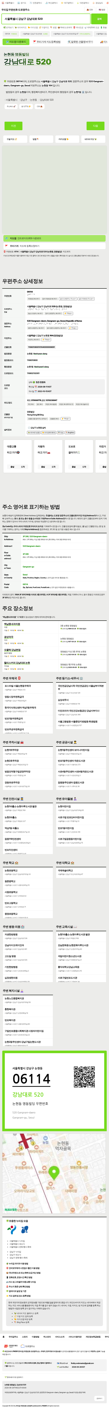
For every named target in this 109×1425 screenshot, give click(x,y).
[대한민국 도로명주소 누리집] (27, 1348)
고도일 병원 (10, 956)
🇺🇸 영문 (102, 10)
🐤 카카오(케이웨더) (48, 432)
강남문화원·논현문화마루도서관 (73, 945)
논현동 (33, 99)
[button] (54, 486)
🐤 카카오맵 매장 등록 (23, 1319)
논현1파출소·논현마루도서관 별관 (20, 806)
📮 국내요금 (78, 27)
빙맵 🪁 (36, 139)
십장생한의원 (11, 977)
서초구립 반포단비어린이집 (71, 817)
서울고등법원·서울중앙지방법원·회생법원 (77, 721)
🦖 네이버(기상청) (33, 432)
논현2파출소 (11, 817)
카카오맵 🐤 (64, 139)
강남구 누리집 (15, 1252)
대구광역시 (68, 3)
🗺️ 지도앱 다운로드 (16, 41)
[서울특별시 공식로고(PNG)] (11, 1234)
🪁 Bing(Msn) (70, 432)
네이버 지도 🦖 (91, 139)
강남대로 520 (47, 99)
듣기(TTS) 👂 (26, 106)
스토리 (25, 1337)
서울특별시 (9, 3)
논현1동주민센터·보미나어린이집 (73, 749)
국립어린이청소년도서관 (69, 956)
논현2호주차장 (12, 760)
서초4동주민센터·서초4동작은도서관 (75, 771)
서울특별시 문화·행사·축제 (20, 1247)
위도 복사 (31, 404)
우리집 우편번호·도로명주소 (15, 9)
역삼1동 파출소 (12, 828)
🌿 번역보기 (8, 27)
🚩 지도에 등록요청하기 (22, 245)
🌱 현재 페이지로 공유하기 (14, 1377)
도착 (23, 467)
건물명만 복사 (54, 419)
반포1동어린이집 (66, 828)
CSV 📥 (39, 106)
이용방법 (35, 1337)
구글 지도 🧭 (12, 139)
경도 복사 (40, 404)
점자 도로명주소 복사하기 (53, 313)
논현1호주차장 (11, 749)
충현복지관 (10, 1009)
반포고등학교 (11, 903)
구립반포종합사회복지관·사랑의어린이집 (24, 1030)
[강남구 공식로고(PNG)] (25, 1234)
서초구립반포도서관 (67, 977)
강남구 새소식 (15, 1255)
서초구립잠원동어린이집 (69, 838)
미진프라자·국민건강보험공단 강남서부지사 (78, 710)
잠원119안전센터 (13, 838)
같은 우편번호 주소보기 (86, 299)
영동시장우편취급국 (14, 696)
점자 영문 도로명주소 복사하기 (56, 328)
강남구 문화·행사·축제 (18, 1258)
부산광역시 (52, 3)
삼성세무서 (63, 699)
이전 (13, 125)
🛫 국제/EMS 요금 (91, 27)
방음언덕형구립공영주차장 (17, 771)
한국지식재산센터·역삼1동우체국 (20, 707)
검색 (99, 18)
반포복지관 (10, 1020)
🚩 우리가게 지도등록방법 (46, 41)
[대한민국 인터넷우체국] (10, 1348)
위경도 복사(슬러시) (82, 404)
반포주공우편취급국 (14, 729)
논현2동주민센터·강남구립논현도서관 (23, 1041)
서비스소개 (59, 1337)
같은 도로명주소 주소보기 (68, 299)
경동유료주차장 (12, 782)
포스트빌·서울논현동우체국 (18, 685)
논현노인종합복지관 (14, 998)
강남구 (23, 99)
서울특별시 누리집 (17, 1241)
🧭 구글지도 (44, 27)
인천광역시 (37, 3)
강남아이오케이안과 (14, 945)
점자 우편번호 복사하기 (49, 299)
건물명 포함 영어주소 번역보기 (37, 419)
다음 (95, 125)
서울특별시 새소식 (17, 1244)
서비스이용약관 (75, 1337)
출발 (12, 467)
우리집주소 (13, 1337)
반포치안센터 (11, 849)
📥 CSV (90, 10)
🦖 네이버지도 (21, 27)
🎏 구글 (60, 432)
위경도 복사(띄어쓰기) (66, 404)
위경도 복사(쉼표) (50, 404)
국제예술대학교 (65, 870)
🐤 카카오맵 (33, 27)
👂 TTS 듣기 (68, 313)
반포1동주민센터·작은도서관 (71, 760)
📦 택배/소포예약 (65, 27)
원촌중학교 (10, 881)
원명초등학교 (11, 913)
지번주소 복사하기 (34, 340)
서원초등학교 (11, 892)
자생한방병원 (11, 934)
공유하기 (99, 1398)
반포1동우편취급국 (14, 718)
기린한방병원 (11, 966)
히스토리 (47, 1337)
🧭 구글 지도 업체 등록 (23, 1316)
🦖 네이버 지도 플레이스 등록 (26, 1313)
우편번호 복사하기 (34, 299)
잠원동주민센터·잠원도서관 (71, 782)
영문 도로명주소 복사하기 (36, 328)
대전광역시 (84, 3)
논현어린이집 (64, 806)
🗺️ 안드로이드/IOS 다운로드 (23, 238)
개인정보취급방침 (93, 1337)
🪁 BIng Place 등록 (21, 1322)
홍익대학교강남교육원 (68, 966)
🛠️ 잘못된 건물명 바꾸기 (80, 41)
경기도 (23, 3)
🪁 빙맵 (53, 27)
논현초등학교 (11, 870)
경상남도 (99, 3)
